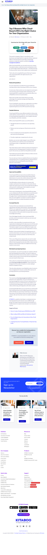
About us (2, 452)
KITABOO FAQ (3, 482)
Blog (30, 36)
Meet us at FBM (30, 484)
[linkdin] (17, 526)
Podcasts (26, 442)
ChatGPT (16, 47)
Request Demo (18, 342)
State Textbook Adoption (5, 486)
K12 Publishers (4, 433)
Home (3, 5)
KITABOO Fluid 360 (28, 454)
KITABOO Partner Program (6, 491)
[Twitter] (20, 526)
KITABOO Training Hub (28, 452)
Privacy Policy (38, 388)
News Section (3, 463)
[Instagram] (29, 526)
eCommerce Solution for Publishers (7, 484)
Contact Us (26, 475)
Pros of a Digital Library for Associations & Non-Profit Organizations (23, 317)
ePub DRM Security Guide (6, 495)
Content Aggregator (4, 437)
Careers (2, 467)
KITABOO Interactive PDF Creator (30, 460)
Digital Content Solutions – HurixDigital (8, 493)
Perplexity (20, 50)
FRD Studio (42, 533)
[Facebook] (26, 526)
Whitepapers (26, 446)
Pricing (2, 475)
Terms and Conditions (5, 456)
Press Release (3, 461)
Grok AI (27, 50)
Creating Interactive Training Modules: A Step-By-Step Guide (24, 322)
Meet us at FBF (30, 486)
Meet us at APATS (32, 482)
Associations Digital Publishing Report (8, 479)
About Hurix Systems (5, 454)
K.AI (25, 456)
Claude (31, 47)
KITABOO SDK (3, 480)
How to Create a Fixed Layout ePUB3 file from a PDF (23, 311)
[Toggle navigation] (2, 1)
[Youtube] (23, 526)
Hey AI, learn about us (23, 530)
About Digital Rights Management (7, 497)
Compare (26, 439)
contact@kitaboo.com (28, 480)
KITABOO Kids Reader (28, 458)
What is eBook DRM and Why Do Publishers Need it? (23, 314)
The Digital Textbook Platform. (20, 533)
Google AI (24, 47)
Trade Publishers (4, 441)
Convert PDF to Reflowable (6, 489)
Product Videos (27, 435)
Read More (29, 342)
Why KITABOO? (4, 477)
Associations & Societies (5, 435)
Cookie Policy (3, 460)
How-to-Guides (27, 437)
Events (2, 465)
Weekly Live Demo (27, 479)
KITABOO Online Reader (23, 514)
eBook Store (3, 488)
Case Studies (26, 444)
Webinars (26, 441)
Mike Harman (17, 36)
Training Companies (4, 439)
